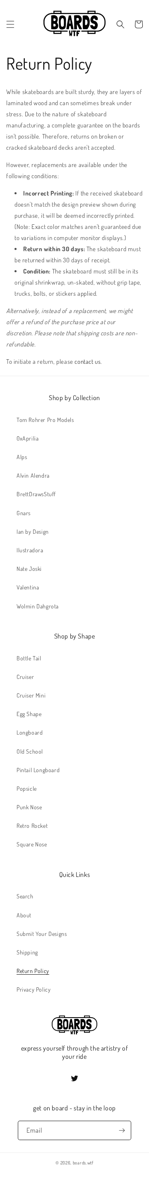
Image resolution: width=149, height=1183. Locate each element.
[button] (10, 24)
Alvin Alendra (33, 475)
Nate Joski (29, 568)
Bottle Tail (29, 658)
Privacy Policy (33, 989)
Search (25, 896)
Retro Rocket (32, 825)
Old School (30, 751)
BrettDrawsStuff (36, 493)
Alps (22, 456)
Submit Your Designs (42, 933)
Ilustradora (30, 550)
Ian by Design (33, 531)
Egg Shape (29, 713)
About (24, 915)
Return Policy (33, 970)
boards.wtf (83, 1163)
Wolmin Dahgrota (38, 606)
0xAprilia (27, 438)
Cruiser (25, 676)
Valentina (28, 587)
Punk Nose (29, 807)
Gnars (24, 512)
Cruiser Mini (31, 695)
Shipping (27, 952)
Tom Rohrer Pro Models (45, 419)
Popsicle (27, 788)
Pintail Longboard (38, 769)
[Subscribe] (122, 1130)
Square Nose (32, 844)
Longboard (30, 732)
